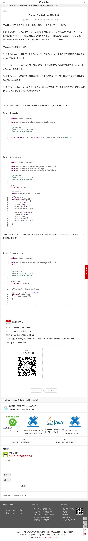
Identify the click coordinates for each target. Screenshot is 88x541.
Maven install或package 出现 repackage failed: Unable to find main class (33, 433)
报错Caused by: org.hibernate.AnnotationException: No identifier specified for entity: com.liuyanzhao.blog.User (40, 341)
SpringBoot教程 (23, 5)
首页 (3, 5)
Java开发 (34, 5)
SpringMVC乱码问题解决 (18, 327)
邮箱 (7, 480)
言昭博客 (45, 2)
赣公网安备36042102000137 (63, 532)
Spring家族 (11, 5)
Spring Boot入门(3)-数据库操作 (20, 335)
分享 (52, 390)
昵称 (7, 475)
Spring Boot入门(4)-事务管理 (19, 331)
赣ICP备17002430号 (44, 532)
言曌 (26, 19)
